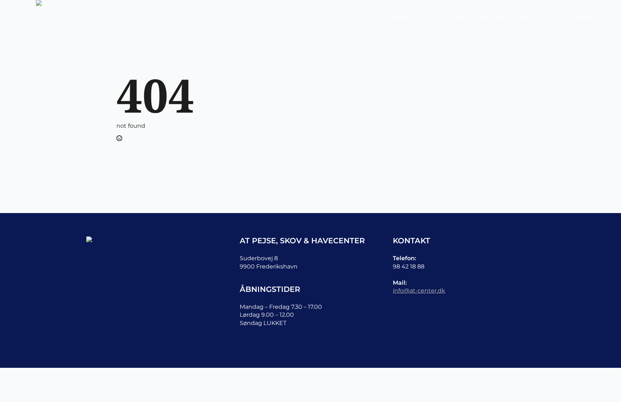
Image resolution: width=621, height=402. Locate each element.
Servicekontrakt (480, 17)
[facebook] (248, 335)
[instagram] (270, 335)
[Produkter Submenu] (559, 17)
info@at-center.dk (419, 290)
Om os (432, 17)
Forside (396, 17)
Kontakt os (590, 17)
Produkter (535, 17)
